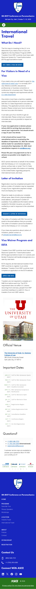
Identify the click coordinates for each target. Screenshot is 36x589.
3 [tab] (15, 469)
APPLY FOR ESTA (8, 276)
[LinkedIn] (3, 574)
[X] (8, 574)
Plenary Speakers (7, 509)
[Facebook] (12, 574)
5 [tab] (21, 469)
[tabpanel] (5, 465)
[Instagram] (17, 574)
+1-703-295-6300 (13, 444)
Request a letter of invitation (14, 214)
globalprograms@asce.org (12, 235)
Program (5, 504)
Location (5, 517)
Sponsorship (6, 540)
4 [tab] (18, 469)
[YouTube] (21, 574)
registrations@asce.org (15, 446)
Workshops (5, 512)
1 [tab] (10, 469)
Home (3, 499)
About (4, 530)
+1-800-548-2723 (13, 441)
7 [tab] (26, 469)
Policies (3, 532)
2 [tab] (12, 469)
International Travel (7, 523)
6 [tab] (23, 469)
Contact (4, 535)
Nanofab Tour (6, 506)
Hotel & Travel (6, 520)
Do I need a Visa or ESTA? (12, 65)
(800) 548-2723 (10, 558)
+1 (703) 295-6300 (11, 562)
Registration (6, 545)
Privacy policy (6, 586)
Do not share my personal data (23, 586)
